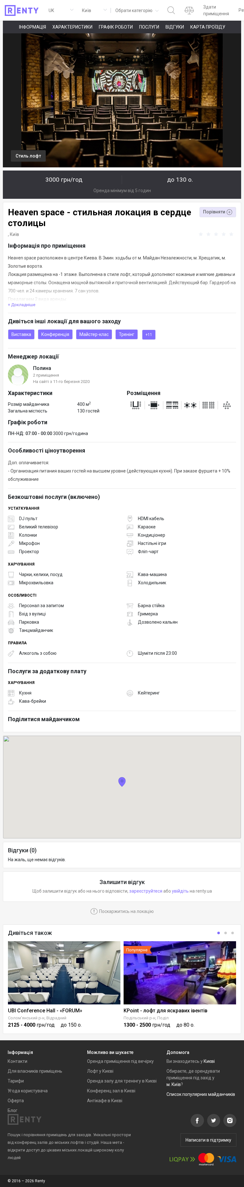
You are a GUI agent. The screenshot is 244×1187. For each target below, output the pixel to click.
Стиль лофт (28, 155)
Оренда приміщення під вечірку (120, 1061)
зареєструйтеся (145, 891)
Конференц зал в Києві (111, 1090)
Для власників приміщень (35, 1071)
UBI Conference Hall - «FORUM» (45, 1011)
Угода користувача (28, 1090)
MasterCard (206, 1159)
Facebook (197, 1120)
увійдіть (180, 891)
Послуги (149, 27)
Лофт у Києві (100, 1071)
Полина (42, 368)
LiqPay (182, 1159)
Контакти (17, 1061)
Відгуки (175, 27)
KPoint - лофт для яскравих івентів (165, 1011)
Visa (226, 1159)
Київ (14, 234)
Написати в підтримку (208, 1140)
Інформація (32, 27)
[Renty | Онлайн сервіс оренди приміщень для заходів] (22, 10)
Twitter (213, 1120)
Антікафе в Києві (104, 1100)
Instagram (229, 1120)
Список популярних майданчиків (200, 1094)
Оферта (16, 1100)
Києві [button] (209, 1061)
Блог (12, 1110)
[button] (136, 10)
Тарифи (16, 1080)
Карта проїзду (207, 27)
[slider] (217, 234)
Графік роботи (116, 27)
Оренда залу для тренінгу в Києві (122, 1080)
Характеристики (72, 27)
